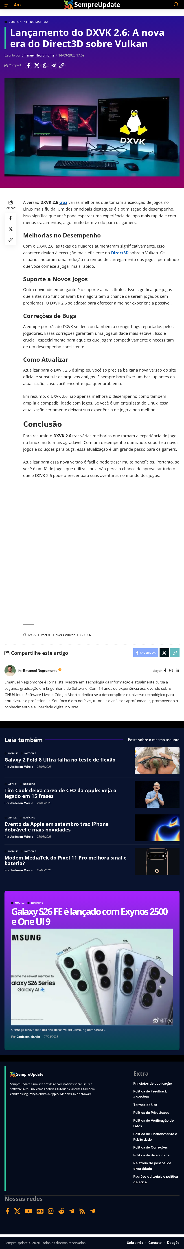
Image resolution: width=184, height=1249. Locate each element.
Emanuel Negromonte (38, 55)
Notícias (37, 903)
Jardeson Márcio (28, 1036)
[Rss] (82, 1211)
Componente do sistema (28, 22)
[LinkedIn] (177, 670)
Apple (12, 784)
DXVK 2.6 (84, 635)
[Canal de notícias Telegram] (92, 1211)
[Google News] (40, 1211)
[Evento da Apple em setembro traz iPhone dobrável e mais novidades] (157, 827)
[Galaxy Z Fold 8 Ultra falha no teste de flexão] (157, 760)
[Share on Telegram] (53, 65)
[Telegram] (72, 1211)
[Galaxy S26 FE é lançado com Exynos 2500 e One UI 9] (92, 977)
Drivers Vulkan (64, 635)
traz (63, 202)
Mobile (20, 903)
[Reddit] (61, 1211)
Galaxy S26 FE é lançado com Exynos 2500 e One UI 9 (89, 916)
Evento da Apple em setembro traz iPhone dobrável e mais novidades (56, 826)
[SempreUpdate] (92, 4)
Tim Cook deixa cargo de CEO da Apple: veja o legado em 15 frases (60, 793)
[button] (8, 4)
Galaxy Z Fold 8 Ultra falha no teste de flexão (60, 759)
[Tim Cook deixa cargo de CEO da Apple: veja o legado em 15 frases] (157, 794)
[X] (17, 1211)
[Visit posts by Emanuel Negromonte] (10, 670)
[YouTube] (28, 1211)
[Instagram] (171, 670)
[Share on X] (37, 65)
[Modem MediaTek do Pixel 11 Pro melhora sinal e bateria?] (157, 861)
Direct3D (120, 252)
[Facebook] (165, 670)
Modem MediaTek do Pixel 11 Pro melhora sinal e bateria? (65, 860)
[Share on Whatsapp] (45, 65)
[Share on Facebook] (28, 65)
